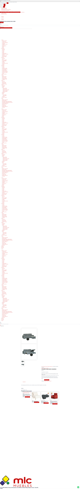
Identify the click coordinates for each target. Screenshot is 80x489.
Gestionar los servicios (4, 8)
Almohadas (3, 58)
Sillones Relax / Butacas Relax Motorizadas (7, 102)
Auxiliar (2, 177)
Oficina (2, 80)
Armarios (3, 67)
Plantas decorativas (4, 55)
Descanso (3, 57)
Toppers (3, 133)
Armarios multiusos (4, 40)
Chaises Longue (4, 105)
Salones (2, 153)
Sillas (2, 231)
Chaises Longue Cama (5, 106)
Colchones (3, 62)
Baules (3, 47)
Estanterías (3, 43)
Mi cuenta (3, 247)
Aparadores (3, 85)
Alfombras (3, 187)
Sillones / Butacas (4, 100)
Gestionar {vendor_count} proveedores (6, 9)
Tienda (44, 366)
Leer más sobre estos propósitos (5, 10)
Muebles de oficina (4, 221)
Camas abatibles (4, 138)
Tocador (3, 66)
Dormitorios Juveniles (4, 72)
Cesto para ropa (4, 45)
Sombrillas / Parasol (4, 216)
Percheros (3, 192)
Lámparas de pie (4, 53)
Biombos (3, 46)
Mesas (3, 87)
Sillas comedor (4, 233)
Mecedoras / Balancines (5, 99)
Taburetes (3, 96)
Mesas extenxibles (5, 91)
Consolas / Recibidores (5, 42)
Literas (3, 73)
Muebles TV (3, 92)
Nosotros (3, 16)
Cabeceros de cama (4, 68)
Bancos (3, 75)
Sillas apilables (4, 232)
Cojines (3, 50)
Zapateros (3, 182)
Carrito (2, 248)
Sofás (46, 366)
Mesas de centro (5, 226)
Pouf (2, 236)
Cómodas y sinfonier (4, 70)
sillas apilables (4, 163)
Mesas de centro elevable (6, 158)
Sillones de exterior (4, 78)
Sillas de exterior (4, 77)
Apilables (3, 86)
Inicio (42, 366)
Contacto (3, 17)
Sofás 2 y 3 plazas (4, 241)
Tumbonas (3, 148)
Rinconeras (3, 107)
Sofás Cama (3, 104)
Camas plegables (4, 60)
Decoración (3, 48)
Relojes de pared (4, 56)
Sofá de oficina (4, 293)
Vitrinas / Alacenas (4, 97)
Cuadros (3, 51)
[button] (40, 1)
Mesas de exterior (4, 76)
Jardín (2, 143)
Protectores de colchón (5, 63)
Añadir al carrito (36, 402)
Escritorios (3, 81)
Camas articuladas (4, 128)
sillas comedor (4, 95)
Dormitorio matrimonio (5, 71)
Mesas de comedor (5, 90)
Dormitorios (3, 65)
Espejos (3, 52)
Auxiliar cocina (4, 41)
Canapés (3, 61)
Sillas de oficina (4, 82)
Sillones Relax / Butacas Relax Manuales (7, 101)
